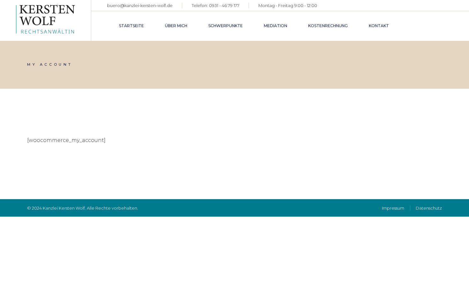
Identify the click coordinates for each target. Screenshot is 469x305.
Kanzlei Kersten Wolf (64, 208)
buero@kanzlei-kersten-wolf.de (140, 5)
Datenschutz (429, 208)
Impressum (393, 208)
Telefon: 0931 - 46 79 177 (215, 5)
